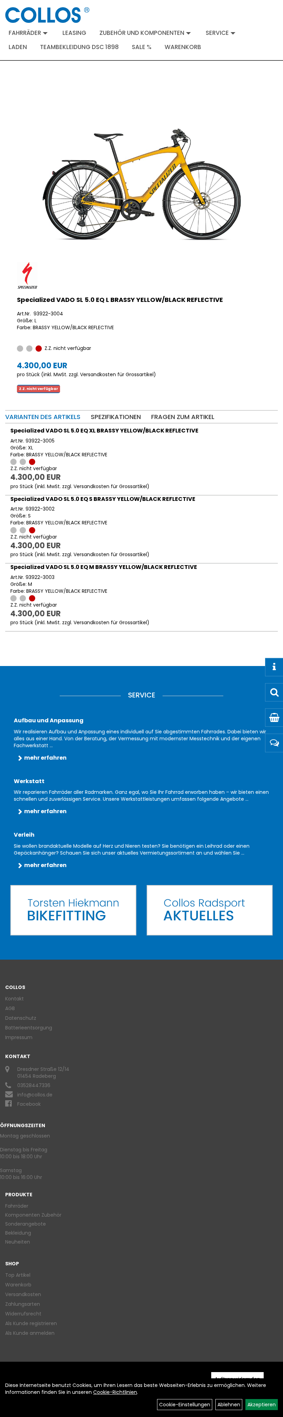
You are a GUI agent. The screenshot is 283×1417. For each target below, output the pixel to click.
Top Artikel (17, 1275)
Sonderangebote (25, 1223)
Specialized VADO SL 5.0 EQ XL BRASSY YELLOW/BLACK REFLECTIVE (104, 431)
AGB (10, 1008)
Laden (18, 47)
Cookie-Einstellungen (184, 1404)
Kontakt (14, 998)
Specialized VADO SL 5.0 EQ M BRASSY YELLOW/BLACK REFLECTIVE (103, 567)
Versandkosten (23, 1294)
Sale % (142, 47)
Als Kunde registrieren (31, 1323)
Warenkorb (183, 47)
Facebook (29, 1104)
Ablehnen (228, 1404)
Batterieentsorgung (28, 1027)
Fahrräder (25, 33)
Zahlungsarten (22, 1304)
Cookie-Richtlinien (115, 1392)
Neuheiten (17, 1241)
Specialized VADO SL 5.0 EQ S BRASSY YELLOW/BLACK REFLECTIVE (102, 499)
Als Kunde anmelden (30, 1333)
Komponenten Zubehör (33, 1214)
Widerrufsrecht (23, 1313)
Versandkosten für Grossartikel (117, 374)
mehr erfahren (45, 758)
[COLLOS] (47, 15)
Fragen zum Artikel (182, 416)
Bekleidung (18, 1232)
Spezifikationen (116, 416)
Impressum (18, 1037)
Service (217, 33)
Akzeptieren (261, 1404)
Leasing (74, 33)
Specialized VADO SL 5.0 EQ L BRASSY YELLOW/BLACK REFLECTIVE (120, 299)
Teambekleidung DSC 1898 (79, 47)
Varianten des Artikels (42, 416)
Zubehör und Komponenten (141, 33)
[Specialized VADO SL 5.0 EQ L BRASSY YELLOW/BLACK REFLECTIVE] (141, 184)
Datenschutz (20, 1018)
